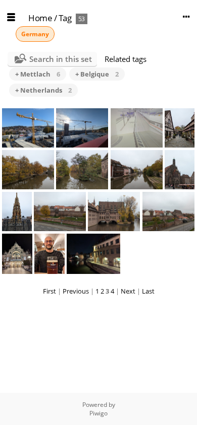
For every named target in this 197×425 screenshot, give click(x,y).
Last (148, 291)
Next (128, 291)
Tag (65, 18)
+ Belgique (97, 74)
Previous (76, 291)
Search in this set (60, 59)
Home (40, 18)
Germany (35, 34)
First (49, 291)
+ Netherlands (43, 90)
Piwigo (98, 413)
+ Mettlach (37, 74)
